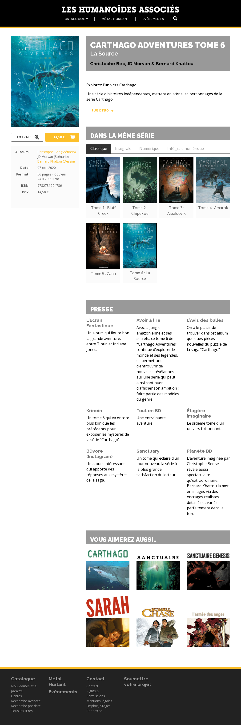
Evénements (153, 19)
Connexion (94, 711)
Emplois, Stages (98, 706)
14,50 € (59, 137)
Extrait (24, 137)
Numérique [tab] (149, 148)
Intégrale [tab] (123, 148)
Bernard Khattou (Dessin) (56, 161)
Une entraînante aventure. (151, 420)
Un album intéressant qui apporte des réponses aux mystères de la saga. (107, 472)
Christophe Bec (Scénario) (56, 152)
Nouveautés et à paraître (23, 688)
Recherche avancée (26, 701)
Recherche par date (26, 706)
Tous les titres (22, 711)
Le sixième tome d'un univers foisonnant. (205, 426)
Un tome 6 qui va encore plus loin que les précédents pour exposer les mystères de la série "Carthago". (107, 428)
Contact (92, 686)
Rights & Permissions (95, 693)
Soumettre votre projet (137, 681)
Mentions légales (99, 701)
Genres (16, 696)
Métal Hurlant (115, 19)
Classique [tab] (98, 148)
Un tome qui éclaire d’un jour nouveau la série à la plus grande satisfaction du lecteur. (158, 466)
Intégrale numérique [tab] (185, 148)
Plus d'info (100, 110)
